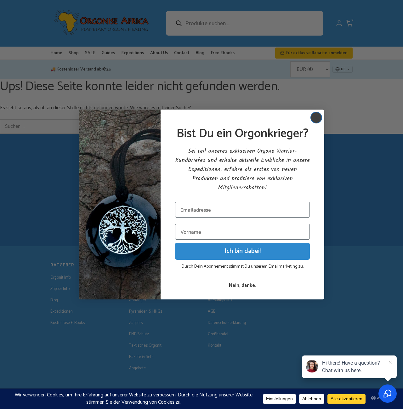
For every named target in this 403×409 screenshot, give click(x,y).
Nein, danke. (242, 285)
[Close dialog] (316, 117)
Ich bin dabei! (242, 251)
